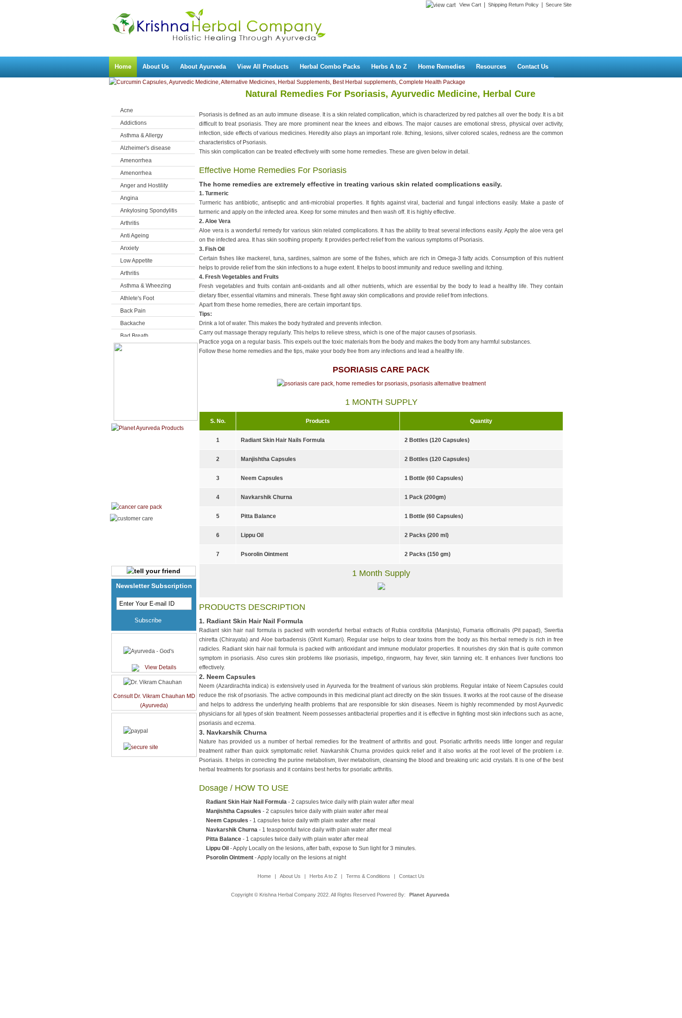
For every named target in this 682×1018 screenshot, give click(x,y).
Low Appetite (136, 260)
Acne (126, 110)
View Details (160, 667)
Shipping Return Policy (513, 4)
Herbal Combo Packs (330, 66)
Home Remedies (441, 66)
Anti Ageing (134, 235)
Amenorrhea (136, 160)
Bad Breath (134, 336)
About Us (155, 66)
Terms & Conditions (368, 876)
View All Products (263, 66)
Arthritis (129, 223)
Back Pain (133, 310)
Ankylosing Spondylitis (148, 210)
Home (123, 66)
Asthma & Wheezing (145, 285)
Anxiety (129, 248)
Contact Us (532, 66)
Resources (491, 66)
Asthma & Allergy (141, 135)
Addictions (133, 123)
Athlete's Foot (137, 298)
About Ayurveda (203, 66)
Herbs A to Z (389, 66)
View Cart (470, 4)
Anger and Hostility (144, 185)
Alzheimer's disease (145, 148)
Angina (129, 198)
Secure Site (559, 4)
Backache (132, 323)
